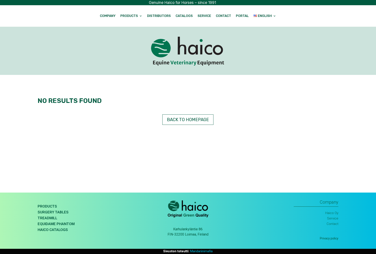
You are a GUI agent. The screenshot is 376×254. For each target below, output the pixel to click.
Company (108, 16)
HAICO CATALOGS (53, 230)
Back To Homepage (188, 119)
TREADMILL (47, 218)
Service (204, 16)
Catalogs (184, 16)
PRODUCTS (47, 206)
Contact (223, 16)
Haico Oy (331, 213)
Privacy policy (329, 238)
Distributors (159, 16)
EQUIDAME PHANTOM (56, 224)
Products (129, 16)
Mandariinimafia (201, 251)
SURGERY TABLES (53, 212)
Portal (242, 16)
